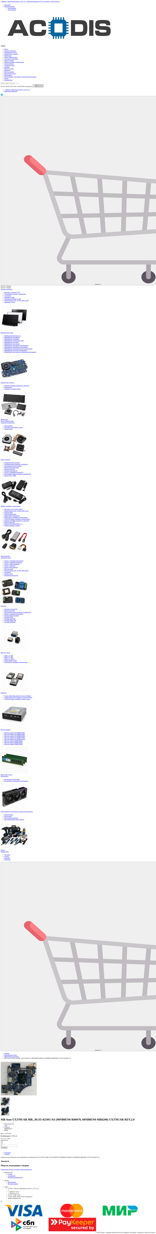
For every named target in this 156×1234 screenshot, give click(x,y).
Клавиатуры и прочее (11, 54)
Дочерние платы (9, 65)
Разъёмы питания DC (11, 471)
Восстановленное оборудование (14, 819)
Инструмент (8, 816)
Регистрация (12, 10)
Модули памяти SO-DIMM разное (14, 739)
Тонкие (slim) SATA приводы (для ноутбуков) (18, 697)
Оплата (6, 856)
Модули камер (8, 569)
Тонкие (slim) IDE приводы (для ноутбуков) (17, 696)
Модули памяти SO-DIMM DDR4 (14, 737)
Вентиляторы (8, 426)
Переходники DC (9, 469)
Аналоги (7, 1154)
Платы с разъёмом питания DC (13, 472)
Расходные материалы (11, 818)
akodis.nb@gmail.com (33, 1)
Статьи (10, 1174)
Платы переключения (11, 567)
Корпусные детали (10, 73)
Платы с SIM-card (9, 565)
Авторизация (12, 8)
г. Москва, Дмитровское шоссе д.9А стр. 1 (14, 1)
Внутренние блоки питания (12, 466)
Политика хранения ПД (15, 1177)
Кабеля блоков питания (11, 467)
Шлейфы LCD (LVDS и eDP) (13, 509)
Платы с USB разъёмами (12, 564)
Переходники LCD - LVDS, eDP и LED (16, 300)
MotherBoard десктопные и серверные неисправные (20, 352)
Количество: (4, 1140)
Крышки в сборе (9, 297)
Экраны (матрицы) (10, 51)
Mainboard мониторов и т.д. (12, 336)
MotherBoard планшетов (11, 339)
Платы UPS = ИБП (10, 475)
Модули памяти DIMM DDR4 (13, 744)
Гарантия (7, 858)
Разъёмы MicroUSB (10, 620)
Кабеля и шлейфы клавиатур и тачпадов (16, 385)
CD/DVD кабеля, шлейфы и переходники (17, 519)
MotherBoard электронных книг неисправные (18, 349)
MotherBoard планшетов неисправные (16, 347)
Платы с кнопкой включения (13, 562)
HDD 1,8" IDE (8, 656)
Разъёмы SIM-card (9, 622)
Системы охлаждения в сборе (13, 427)
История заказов (13, 1184)
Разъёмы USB (8, 617)
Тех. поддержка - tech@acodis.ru (50, 1)
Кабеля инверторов (10, 514)
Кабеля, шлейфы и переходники (14, 62)
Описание (7, 1152)
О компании (4, 1169)
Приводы (7, 70)
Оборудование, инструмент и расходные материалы (20, 77)
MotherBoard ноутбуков (11, 342)
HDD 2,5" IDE (8, 657)
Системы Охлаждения (11, 59)
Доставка (7, 855)
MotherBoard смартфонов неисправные (16, 345)
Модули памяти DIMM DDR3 (13, 742)
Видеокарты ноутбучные (12, 779)
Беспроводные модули (11, 575)
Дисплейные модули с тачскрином (15, 294)
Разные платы (8, 574)
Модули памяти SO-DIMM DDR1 (14, 733)
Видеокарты (8, 75)
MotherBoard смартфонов (12, 337)
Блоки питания (9, 60)
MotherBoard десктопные (12, 344)
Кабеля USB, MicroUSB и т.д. (13, 524)
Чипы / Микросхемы (10, 57)
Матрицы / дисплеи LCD (12, 292)
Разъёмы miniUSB (9, 619)
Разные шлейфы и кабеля (12, 525)
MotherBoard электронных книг (14, 340)
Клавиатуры (8, 387)
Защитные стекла (9, 302)
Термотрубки (8, 429)
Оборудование (8, 814)
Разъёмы (7, 67)
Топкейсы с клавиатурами (12, 389)
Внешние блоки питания (12, 462)
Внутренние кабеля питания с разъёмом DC (17, 474)
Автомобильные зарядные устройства (16, 464)
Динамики (7, 572)
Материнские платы (10, 52)
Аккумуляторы (9, 64)
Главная (6, 1053)
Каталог (6, 287)
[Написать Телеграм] (2, 95)
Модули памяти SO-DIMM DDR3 (14, 736)
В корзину (4, 1147)
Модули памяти (9, 72)
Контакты (7, 859)
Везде (6, 49)
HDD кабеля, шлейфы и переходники (15, 517)
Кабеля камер (8, 512)
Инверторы (7, 55)
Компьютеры (8, 80)
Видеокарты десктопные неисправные (16, 781)
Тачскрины (7, 295)
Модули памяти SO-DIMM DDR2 (14, 734)
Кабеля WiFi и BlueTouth (11, 516)
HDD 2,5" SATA (9, 659)
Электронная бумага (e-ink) (12, 299)
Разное (6, 78)
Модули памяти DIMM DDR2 (13, 741)
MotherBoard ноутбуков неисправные (15, 350)
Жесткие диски (9, 68)
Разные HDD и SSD (10, 660)
